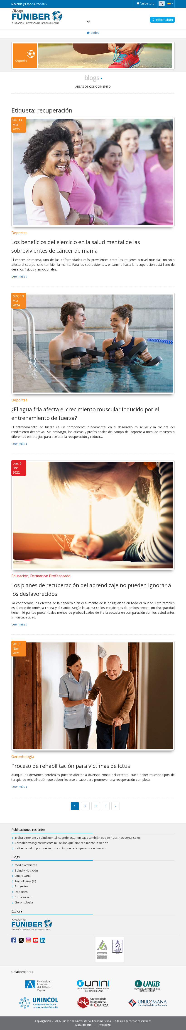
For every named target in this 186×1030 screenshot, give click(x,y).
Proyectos (22, 886)
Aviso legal (105, 1024)
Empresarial (23, 876)
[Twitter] (21, 941)
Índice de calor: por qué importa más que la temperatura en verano (61, 848)
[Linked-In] (42, 941)
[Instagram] (28, 941)
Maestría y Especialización (28, 4)
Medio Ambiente (26, 865)
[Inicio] (36, 16)
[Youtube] (35, 941)
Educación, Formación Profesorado (41, 575)
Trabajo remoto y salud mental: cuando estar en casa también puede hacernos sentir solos (78, 838)
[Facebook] (13, 941)
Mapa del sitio (83, 1024)
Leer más (18, 276)
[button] (170, 3)
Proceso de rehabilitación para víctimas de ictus (70, 765)
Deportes (19, 232)
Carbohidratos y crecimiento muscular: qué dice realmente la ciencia (61, 843)
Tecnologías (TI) (25, 881)
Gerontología (22, 756)
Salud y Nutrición (26, 870)
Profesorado (23, 897)
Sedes (94, 33)
